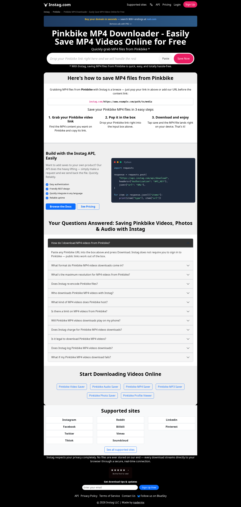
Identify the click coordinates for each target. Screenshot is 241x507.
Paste (165, 58)
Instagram (69, 420)
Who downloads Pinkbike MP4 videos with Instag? (82, 293)
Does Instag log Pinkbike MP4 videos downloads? (82, 348)
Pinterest (172, 426)
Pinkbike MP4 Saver (138, 386)
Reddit (120, 420)
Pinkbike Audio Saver (105, 386)
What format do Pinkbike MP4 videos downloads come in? (87, 265)
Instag (47, 11)
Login (177, 4)
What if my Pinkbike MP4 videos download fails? (81, 357)
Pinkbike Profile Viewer (137, 395)
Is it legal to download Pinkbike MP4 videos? (78, 339)
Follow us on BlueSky (153, 496)
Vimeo (120, 433)
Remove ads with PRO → (120, 23)
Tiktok (69, 440)
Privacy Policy (89, 496)
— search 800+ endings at (120, 19)
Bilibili (120, 426)
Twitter (69, 433)
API (158, 4)
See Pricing (88, 206)
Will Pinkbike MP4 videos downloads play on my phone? (85, 320)
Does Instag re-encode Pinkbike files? (74, 284)
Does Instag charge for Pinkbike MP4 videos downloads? (86, 329)
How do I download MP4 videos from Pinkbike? (80, 243)
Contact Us (128, 496)
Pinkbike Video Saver (72, 386)
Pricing (166, 4)
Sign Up (190, 4)
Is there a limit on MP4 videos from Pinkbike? (79, 311)
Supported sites (137, 4)
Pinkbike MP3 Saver (170, 386)
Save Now (184, 58)
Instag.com (59, 4)
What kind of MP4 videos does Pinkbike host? (79, 302)
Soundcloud (120, 440)
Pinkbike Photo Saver (102, 395)
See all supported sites (121, 449)
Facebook (69, 426)
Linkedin (171, 420)
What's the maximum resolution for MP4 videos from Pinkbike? (90, 274)
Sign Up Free (149, 487)
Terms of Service (109, 496)
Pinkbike (56, 11)
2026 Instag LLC (109, 502)
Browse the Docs (60, 206)
